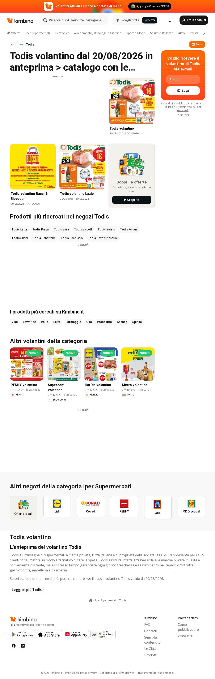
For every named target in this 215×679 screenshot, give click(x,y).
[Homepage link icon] (90, 600)
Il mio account (196, 20)
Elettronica (62, 33)
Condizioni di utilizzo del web (117, 673)
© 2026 (51, 673)
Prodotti (150, 655)
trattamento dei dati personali (189, 108)
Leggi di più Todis (27, 589)
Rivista (194, 33)
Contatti (150, 631)
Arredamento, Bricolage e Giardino (97, 33)
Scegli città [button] (130, 20)
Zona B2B (185, 636)
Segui (199, 44)
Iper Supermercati (38, 33)
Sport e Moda (135, 33)
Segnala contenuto (152, 640)
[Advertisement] (57, 107)
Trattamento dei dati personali (156, 673)
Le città (150, 648)
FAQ (147, 624)
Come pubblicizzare (188, 627)
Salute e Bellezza (161, 33)
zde (88, 578)
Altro (181, 33)
